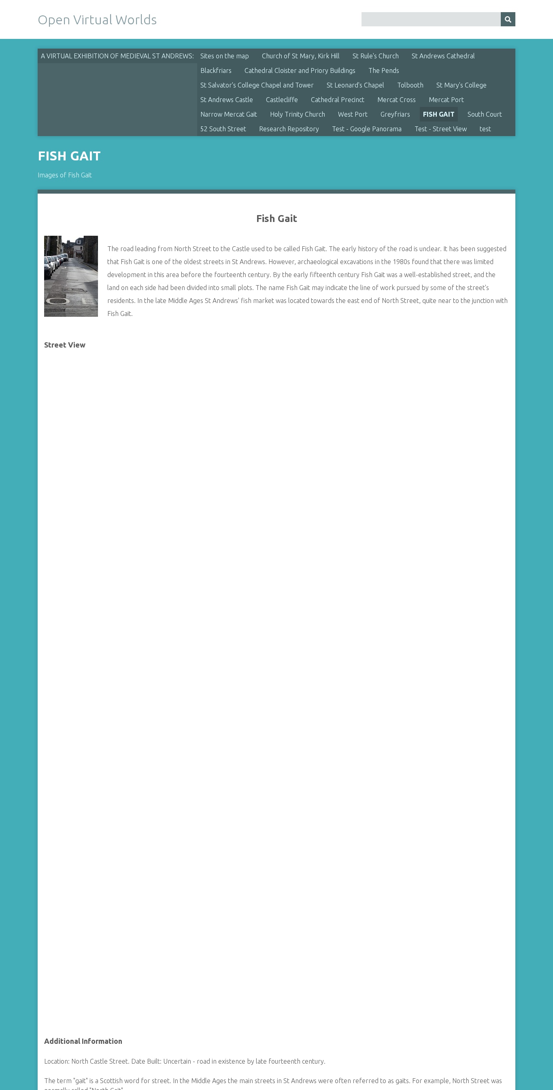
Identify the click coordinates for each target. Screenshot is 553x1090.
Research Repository (289, 128)
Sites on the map (224, 56)
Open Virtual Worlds (97, 19)
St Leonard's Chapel (355, 85)
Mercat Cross (396, 99)
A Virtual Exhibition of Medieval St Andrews (116, 56)
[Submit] (508, 19)
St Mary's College (461, 85)
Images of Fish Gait (65, 175)
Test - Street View (441, 128)
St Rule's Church (376, 56)
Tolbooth (410, 85)
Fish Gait (439, 114)
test (485, 128)
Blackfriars (216, 70)
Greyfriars (395, 114)
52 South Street (223, 128)
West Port (353, 114)
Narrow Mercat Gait (228, 114)
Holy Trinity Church (297, 114)
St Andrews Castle (226, 99)
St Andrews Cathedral (443, 56)
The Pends (383, 70)
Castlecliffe (282, 99)
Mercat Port (446, 99)
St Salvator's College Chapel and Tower (257, 85)
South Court (485, 114)
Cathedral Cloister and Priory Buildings (300, 70)
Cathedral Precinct (337, 99)
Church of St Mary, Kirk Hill (301, 56)
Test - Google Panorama (367, 128)
